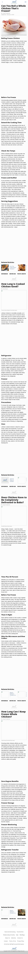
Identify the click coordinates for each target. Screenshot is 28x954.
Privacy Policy (20, 941)
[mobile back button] (2, 2)
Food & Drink (20, 932)
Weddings (22, 935)
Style (17, 935)
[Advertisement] (14, 81)
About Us (7, 938)
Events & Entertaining (10, 932)
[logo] (14, 2)
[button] (2, 2)
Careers (6, 941)
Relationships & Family (9, 935)
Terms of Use (12, 941)
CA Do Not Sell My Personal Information (14, 944)
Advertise (13, 938)
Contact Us (20, 938)
